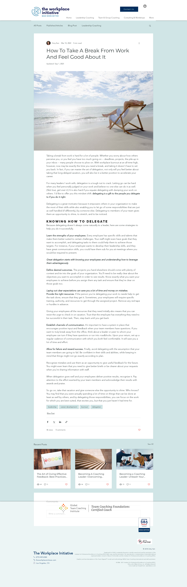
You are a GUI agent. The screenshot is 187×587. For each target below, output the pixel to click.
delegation (96, 407)
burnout (84, 407)
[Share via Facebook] (47, 422)
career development (69, 407)
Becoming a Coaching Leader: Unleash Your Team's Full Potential (132, 475)
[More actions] (139, 43)
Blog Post (72, 25)
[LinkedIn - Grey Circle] (145, 6)
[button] (150, 26)
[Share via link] (66, 422)
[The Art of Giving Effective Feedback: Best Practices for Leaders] (52, 459)
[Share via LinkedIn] (60, 422)
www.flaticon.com (151, 566)
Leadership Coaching (91, 25)
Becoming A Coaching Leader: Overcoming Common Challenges (91, 475)
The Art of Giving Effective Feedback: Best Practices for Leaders (52, 475)
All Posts (37, 25)
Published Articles (55, 25)
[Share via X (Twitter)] (54, 422)
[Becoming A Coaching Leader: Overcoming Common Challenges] (93, 459)
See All (150, 444)
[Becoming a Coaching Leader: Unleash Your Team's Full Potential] (134, 459)
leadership (52, 407)
